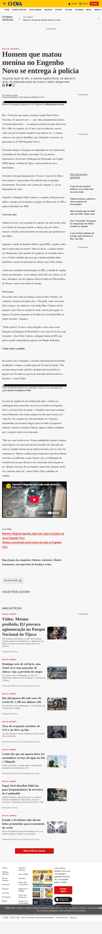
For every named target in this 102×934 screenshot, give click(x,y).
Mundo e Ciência (22, 869)
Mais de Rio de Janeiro (34, 851)
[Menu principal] (4, 3)
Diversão (48, 10)
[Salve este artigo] (13, 86)
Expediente (49, 917)
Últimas (7, 18)
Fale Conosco (62, 917)
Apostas (22, 878)
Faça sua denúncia (22, 896)
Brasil (89, 10)
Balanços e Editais (23, 890)
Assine (94, 4)
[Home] (15, 5)
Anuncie (73, 917)
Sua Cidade (23, 874)
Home (7, 10)
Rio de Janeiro (35, 10)
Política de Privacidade (23, 902)
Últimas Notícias (19, 10)
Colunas (69, 10)
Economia (79, 10)
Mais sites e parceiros (23, 883)
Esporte (58, 10)
